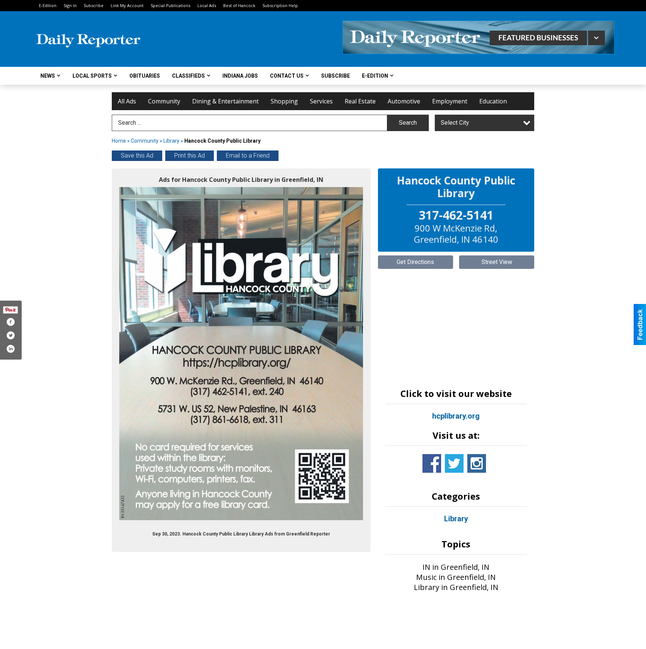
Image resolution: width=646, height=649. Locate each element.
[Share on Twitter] (10, 335)
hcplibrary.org (456, 416)
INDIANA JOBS (240, 76)
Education (493, 101)
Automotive (404, 101)
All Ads (127, 101)
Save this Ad (137, 155)
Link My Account (127, 5)
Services (321, 101)
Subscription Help (280, 5)
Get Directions (415, 262)
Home (119, 141)
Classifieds (188, 76)
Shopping (284, 101)
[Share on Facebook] (10, 322)
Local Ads (206, 5)
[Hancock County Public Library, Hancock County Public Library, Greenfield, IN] (241, 353)
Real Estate (360, 101)
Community (164, 101)
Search (408, 122)
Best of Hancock (239, 5)
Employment (449, 101)
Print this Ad (189, 155)
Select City (455, 122)
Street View (497, 262)
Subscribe (94, 5)
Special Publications (170, 5)
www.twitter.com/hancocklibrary (454, 463)
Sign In (70, 5)
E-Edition (47, 5)
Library (171, 141)
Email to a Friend (248, 155)
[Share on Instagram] (10, 349)
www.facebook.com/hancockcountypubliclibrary (431, 463)
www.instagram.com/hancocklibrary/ (476, 463)
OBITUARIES (144, 76)
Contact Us (287, 76)
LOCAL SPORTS (92, 76)
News (47, 76)
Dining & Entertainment (225, 101)
